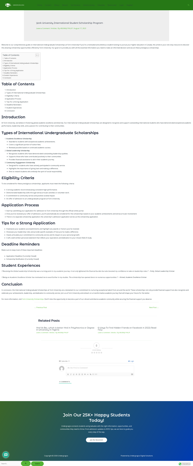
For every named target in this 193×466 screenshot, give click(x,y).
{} (93, 374)
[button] (188, 5)
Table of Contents (10, 58)
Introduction (8, 61)
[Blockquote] (85, 374)
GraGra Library (88, 5)
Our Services (75, 5)
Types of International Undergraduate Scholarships (21, 63)
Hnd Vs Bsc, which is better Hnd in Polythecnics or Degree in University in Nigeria (65, 329)
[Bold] (68, 374)
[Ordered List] (79, 374)
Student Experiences (11, 75)
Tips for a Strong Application (13, 70)
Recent (65, 5)
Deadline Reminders (10, 73)
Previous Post (40, 307)
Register (130, 5)
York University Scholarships (33, 299)
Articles (54, 28)
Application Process (10, 68)
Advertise (101, 5)
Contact (48, 5)
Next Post (154, 307)
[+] (96, 374)
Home (39, 5)
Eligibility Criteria (9, 65)
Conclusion (7, 78)
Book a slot (112, 5)
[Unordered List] (82, 374)
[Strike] (76, 374)
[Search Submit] (26, 463)
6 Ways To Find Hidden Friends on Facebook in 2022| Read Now (127, 329)
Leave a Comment (43, 28)
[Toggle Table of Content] (36, 55)
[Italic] (70, 374)
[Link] (90, 374)
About (56, 5)
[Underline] (73, 374)
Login (121, 5)
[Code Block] (87, 374)
